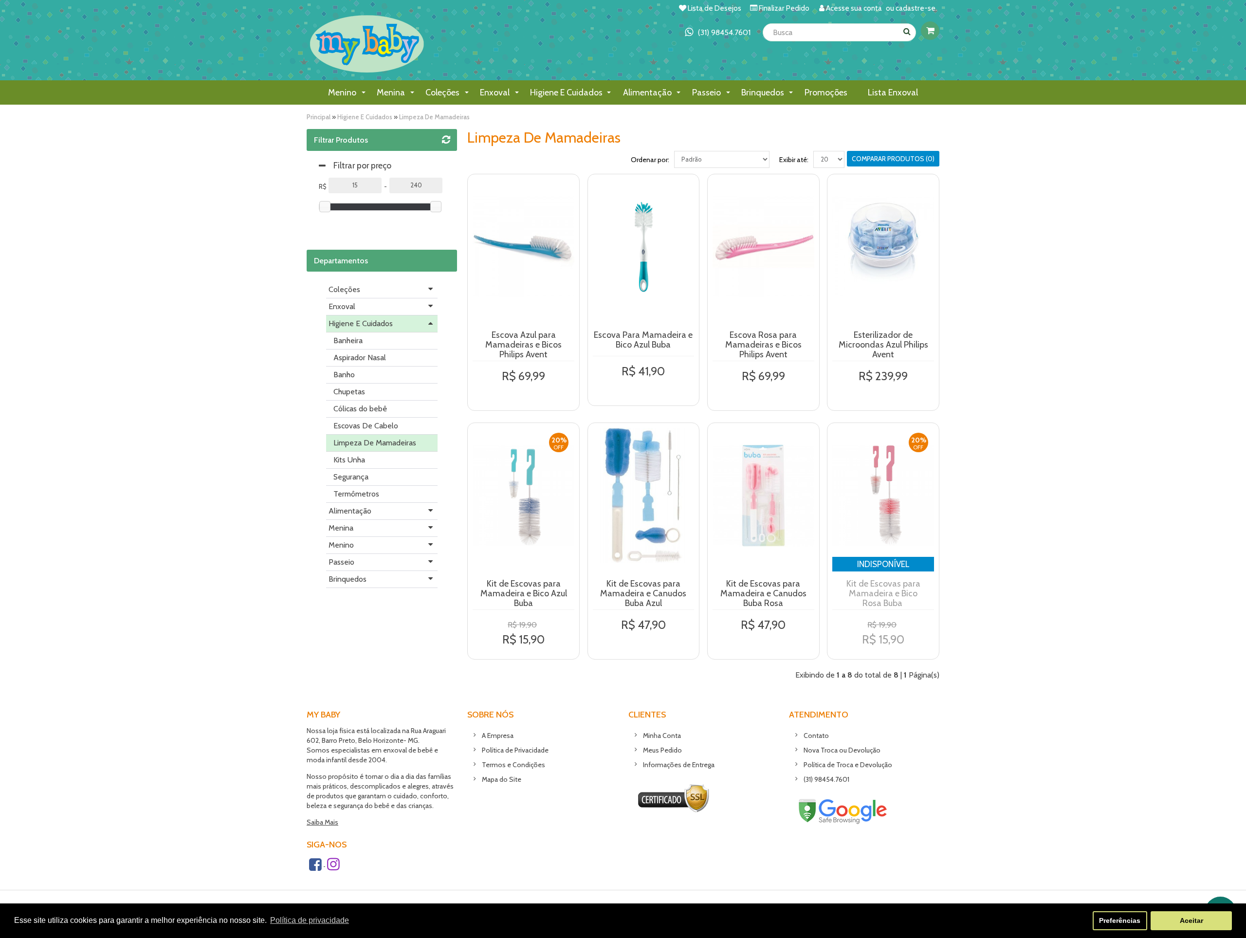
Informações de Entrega (679, 764)
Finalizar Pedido (784, 8)
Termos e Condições (513, 764)
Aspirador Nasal (359, 357)
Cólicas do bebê (360, 408)
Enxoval (342, 306)
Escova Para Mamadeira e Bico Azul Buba (643, 340)
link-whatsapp (717, 32)
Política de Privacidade (515, 750)
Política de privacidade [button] (309, 920)
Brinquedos (347, 579)
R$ (322, 186)
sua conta (866, 8)
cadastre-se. (916, 8)
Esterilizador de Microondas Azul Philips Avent (883, 345)
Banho (344, 374)
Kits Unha (349, 459)
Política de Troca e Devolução (848, 764)
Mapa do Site (501, 779)
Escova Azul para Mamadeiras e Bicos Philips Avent (523, 345)
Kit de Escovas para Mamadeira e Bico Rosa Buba (883, 593)
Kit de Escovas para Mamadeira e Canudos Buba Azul (643, 593)
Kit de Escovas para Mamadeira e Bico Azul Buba (523, 593)
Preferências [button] (1119, 920)
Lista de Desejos (714, 8)
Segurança (350, 476)
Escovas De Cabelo (365, 425)
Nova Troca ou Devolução (842, 750)
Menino (341, 545)
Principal (318, 117)
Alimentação (350, 510)
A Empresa (497, 735)
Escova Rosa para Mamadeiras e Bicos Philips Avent (763, 345)
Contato (816, 735)
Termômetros (356, 493)
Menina (341, 528)
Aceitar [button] (1191, 920)
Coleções (344, 289)
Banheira (348, 340)
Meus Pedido (662, 750)
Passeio (341, 562)
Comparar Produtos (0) (893, 158)
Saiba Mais (322, 822)
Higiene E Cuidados (364, 117)
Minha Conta (662, 735)
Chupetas (349, 391)
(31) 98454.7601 (826, 779)
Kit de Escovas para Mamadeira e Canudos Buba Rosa (763, 593)
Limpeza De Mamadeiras (434, 117)
